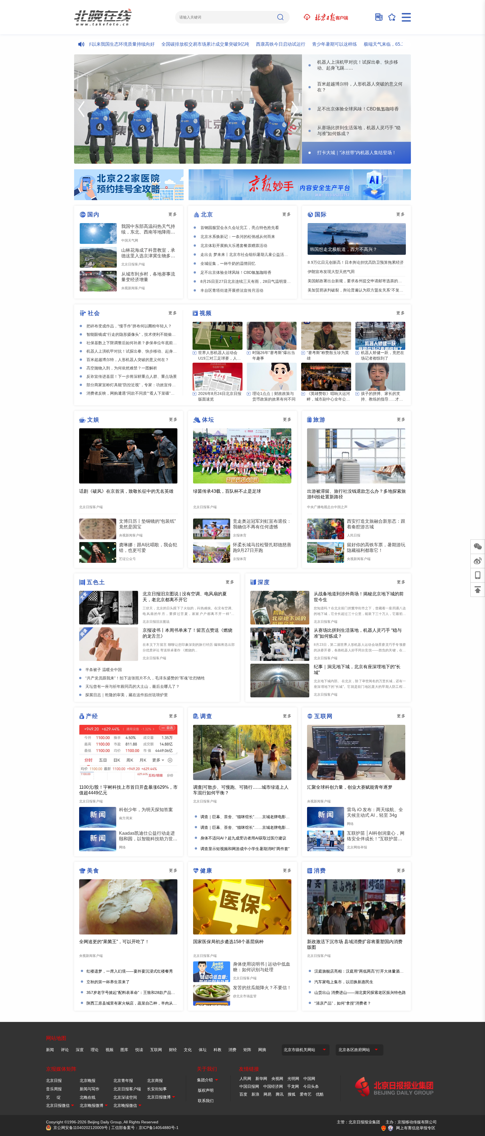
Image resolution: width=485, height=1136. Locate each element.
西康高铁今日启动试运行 (254, 44)
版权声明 (206, 1090)
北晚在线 (87, 1097)
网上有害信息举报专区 (415, 1128)
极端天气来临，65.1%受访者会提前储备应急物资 (386, 44)
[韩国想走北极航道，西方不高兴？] (357, 239)
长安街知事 (157, 1089)
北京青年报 (123, 1080)
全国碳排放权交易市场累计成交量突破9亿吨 (178, 44)
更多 (172, 214)
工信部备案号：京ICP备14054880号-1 (145, 1127)
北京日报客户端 (127, 1089)
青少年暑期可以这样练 (308, 44)
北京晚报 (87, 1080)
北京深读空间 (125, 1097)
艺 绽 (53, 1097)
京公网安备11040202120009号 (80, 1127)
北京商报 (155, 1080)
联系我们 (206, 1100)
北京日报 (54, 1080)
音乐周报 (54, 1089)
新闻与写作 (89, 1089)
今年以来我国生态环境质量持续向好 (92, 44)
